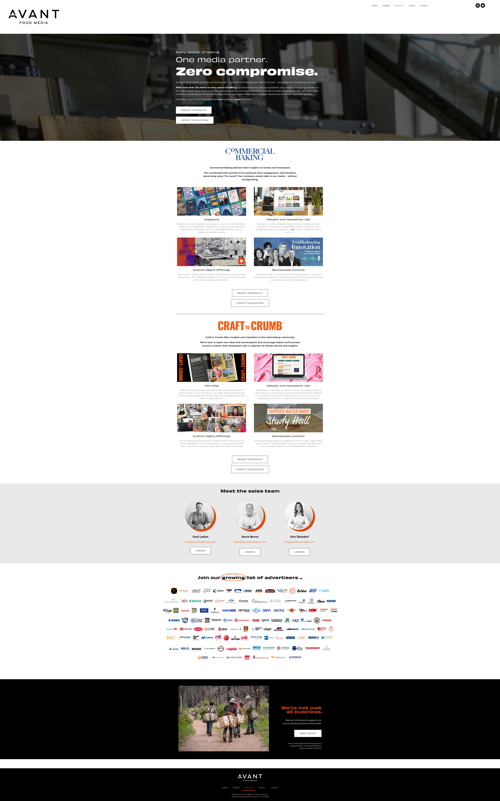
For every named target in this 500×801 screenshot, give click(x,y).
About (375, 5)
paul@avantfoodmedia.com (200, 542)
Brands (386, 5)
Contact (424, 5)
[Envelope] (483, 5)
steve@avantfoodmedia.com (250, 542)
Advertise (399, 5)
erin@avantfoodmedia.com (299, 542)
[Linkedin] (478, 5)
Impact (412, 5)
